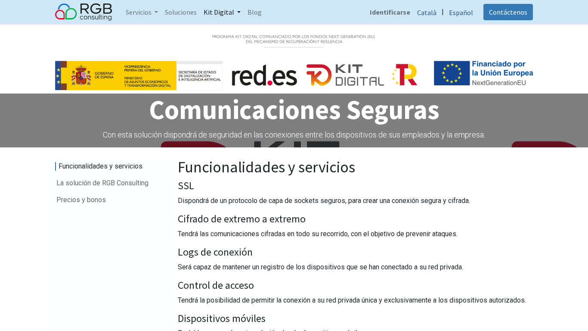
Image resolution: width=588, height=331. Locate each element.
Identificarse (390, 12)
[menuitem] (180, 12)
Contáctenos (508, 12)
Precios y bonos (81, 200)
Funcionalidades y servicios (100, 166)
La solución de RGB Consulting (102, 183)
